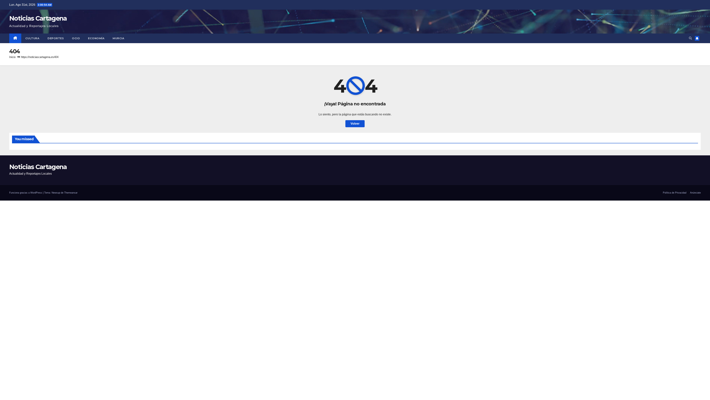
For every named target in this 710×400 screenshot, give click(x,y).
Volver (355, 123)
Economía (96, 38)
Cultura (32, 38)
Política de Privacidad (674, 192)
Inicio (12, 57)
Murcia (118, 38)
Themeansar (70, 192)
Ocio (76, 38)
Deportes (56, 38)
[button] (690, 38)
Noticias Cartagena (38, 18)
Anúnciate (695, 192)
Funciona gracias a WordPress (26, 192)
